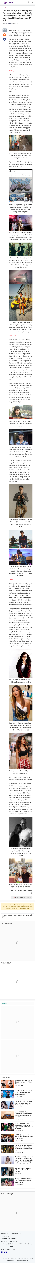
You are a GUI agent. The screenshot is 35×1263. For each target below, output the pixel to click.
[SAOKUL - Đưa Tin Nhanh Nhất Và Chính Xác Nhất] (8, 2)
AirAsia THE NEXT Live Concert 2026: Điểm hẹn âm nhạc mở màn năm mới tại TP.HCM (23, 1114)
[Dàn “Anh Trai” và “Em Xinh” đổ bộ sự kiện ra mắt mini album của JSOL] (7, 1094)
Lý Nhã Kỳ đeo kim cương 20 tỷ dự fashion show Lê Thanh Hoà (23, 1082)
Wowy (11, 71)
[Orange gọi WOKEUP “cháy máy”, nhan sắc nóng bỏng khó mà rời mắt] (7, 1182)
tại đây (27, 908)
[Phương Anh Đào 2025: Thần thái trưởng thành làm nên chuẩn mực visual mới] (7, 1105)
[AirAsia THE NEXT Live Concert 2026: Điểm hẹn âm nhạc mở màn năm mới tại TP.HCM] (7, 1115)
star (22, 1086)
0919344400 (5, 1236)
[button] (28, 2)
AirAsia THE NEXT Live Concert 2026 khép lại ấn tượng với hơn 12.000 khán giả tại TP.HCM (24, 1126)
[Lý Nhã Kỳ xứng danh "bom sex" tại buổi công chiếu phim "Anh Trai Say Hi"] (7, 1138)
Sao (4, 8)
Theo (22, 897)
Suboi (11, 580)
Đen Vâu (12, 336)
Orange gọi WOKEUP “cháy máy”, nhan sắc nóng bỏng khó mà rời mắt (23, 1180)
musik (21, 1096)
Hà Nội (5, 1003)
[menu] (32, 2)
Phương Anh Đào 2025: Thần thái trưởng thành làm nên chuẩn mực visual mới (23, 1103)
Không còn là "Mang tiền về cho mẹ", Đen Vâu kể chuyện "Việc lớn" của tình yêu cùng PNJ (23, 1148)
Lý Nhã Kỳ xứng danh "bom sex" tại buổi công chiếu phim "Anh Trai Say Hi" (24, 1136)
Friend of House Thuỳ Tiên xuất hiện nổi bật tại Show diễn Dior (23, 1169)
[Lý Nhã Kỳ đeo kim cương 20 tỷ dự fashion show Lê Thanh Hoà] (7, 1084)
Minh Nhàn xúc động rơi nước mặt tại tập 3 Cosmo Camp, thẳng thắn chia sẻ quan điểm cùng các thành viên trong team (24, 1159)
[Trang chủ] (4, 34)
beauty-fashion (24, 1164)
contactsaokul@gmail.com (9, 1238)
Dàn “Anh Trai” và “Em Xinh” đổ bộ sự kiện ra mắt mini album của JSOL (23, 1092)
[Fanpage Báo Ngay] (4, 39)
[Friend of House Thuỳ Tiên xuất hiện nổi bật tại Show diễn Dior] (7, 1171)
